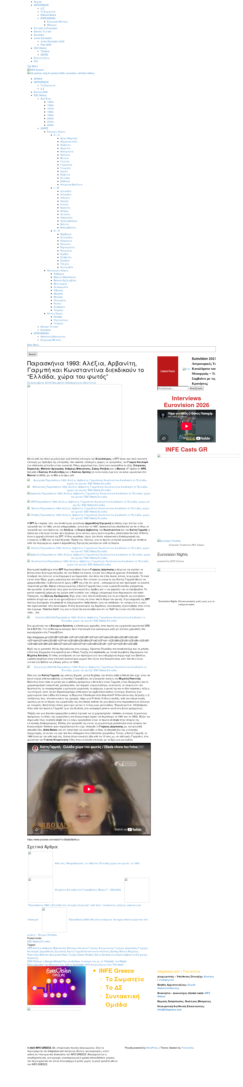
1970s (50, 108)
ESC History (40, 48)
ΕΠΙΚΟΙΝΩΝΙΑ (47, 18)
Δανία (64, 171)
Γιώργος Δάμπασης (126, 948)
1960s (50, 105)
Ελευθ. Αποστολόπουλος (176, 986)
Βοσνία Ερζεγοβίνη (65, 280)
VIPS (29, 948)
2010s (50, 121)
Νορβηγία (66, 234)
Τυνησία (58, 323)
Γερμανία (66, 164)
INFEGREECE (41, 5)
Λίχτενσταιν (61, 320)
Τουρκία (58, 310)
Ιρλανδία (65, 191)
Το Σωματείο (47, 11)
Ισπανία (65, 197)
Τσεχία (64, 263)
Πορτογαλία (67, 247)
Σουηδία (65, 260)
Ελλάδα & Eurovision (45, 28)
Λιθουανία (66, 217)
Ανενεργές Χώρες (57, 270)
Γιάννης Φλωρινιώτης (101, 948)
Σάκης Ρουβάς (86, 954)
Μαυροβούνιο (68, 227)
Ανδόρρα (59, 273)
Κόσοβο (58, 316)
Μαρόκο (58, 293)
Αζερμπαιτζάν (68, 141)
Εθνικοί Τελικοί (43, 31)
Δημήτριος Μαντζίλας (83, 382)
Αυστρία (65, 154)
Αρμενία (65, 148)
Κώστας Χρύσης (110, 951)
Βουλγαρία (60, 283)
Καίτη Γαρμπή (75, 951)
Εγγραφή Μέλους (57, 21)
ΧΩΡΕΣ (44, 54)
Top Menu (32, 66)
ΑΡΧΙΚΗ (38, 78)
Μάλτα (64, 224)
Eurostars (39, 34)
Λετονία (65, 214)
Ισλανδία (65, 194)
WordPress (152, 1047)
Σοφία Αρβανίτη (125, 954)
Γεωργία (65, 168)
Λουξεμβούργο (68, 220)
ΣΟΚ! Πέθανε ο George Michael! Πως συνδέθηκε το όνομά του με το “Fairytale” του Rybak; (77, 961)
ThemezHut (187, 1047)
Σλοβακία (59, 306)
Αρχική (38, 1)
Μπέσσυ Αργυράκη (50, 954)
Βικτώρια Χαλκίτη (77, 948)
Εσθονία (65, 181)
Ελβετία (65, 174)
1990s (50, 115)
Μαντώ (123, 951)
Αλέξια (37, 948)
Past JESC (46, 44)
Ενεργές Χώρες (56, 131)
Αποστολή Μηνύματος (53, 336)
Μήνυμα (52, 24)
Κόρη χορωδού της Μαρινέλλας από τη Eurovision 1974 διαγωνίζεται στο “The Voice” (75, 964)
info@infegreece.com (169, 1009)
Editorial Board (48, 15)
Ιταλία (64, 204)
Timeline (44, 51)
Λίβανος (58, 290)
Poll (36, 61)
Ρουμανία (66, 250)
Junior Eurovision (43, 38)
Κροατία (65, 207)
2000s (50, 118)
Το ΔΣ (113, 987)
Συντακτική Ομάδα (122, 999)
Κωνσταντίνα (92, 951)
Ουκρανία (66, 240)
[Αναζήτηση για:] (172, 388)
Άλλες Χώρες (55, 313)
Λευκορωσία (61, 287)
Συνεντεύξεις (42, 57)
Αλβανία (65, 144)
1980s (50, 111)
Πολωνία (65, 244)
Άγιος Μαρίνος (69, 138)
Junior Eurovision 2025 (52, 41)
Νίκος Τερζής (69, 954)
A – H (57, 135)
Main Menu (33, 344)
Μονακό (58, 296)
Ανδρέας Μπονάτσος (54, 948)
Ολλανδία (66, 237)
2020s (50, 125)
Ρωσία (57, 303)
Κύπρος (64, 211)
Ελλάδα (65, 177)
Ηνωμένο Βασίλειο (71, 184)
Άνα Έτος (45, 98)
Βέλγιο (64, 158)
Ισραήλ (64, 201)
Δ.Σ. (42, 8)
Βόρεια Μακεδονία (65, 277)
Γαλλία (65, 161)
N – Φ (57, 230)
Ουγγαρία (60, 300)
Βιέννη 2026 (41, 92)
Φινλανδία (66, 267)
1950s (50, 101)
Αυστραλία (66, 151)
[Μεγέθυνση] (211, 572)
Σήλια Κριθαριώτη (105, 954)
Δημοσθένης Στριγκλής (53, 951)
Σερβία (64, 254)
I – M (56, 187)
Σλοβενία (65, 257)
